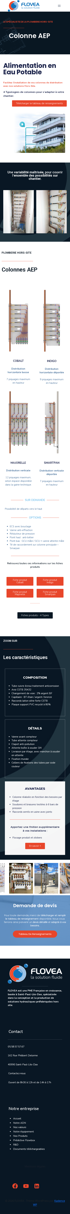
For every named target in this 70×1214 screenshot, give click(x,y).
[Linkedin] (36, 1186)
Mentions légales (35, 1166)
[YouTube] (26, 1186)
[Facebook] (15, 1186)
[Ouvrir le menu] (59, 5)
